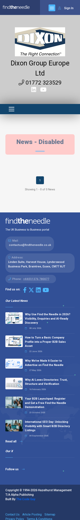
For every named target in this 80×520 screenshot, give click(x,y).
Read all (11, 441)
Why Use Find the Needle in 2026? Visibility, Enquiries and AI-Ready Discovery (47, 318)
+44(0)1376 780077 (36, 279)
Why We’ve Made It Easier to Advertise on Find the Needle (44, 363)
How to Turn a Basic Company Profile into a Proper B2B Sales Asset (45, 342)
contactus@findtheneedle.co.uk (30, 245)
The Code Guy (25, 499)
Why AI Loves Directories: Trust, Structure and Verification (46, 382)
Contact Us (12, 514)
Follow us (12, 469)
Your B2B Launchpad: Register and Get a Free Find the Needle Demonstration (45, 403)
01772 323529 (43, 82)
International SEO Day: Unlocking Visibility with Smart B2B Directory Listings (47, 426)
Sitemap (49, 514)
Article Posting (32, 514)
